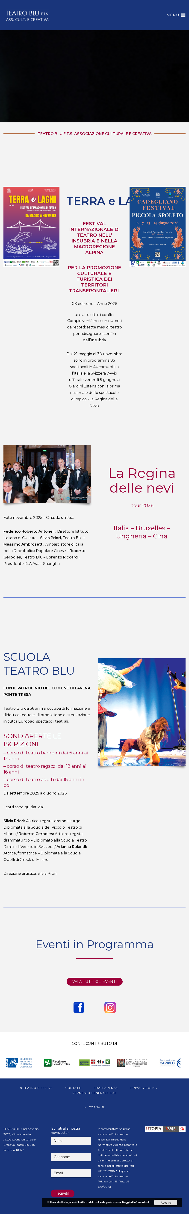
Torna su (97, 1107)
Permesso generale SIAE (94, 1093)
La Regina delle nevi (142, 480)
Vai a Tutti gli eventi (94, 981)
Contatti (73, 1088)
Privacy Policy (143, 1088)
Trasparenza (106, 1088)
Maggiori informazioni (135, 1202)
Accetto (166, 1202)
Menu (173, 15)
